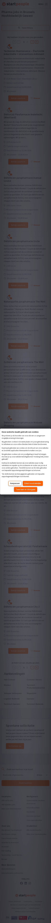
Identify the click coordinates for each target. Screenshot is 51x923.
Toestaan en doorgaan (25, 489)
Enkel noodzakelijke (32, 483)
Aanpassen (15, 483)
